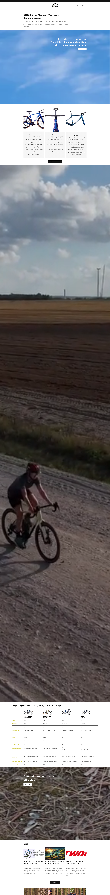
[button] (24, 5)
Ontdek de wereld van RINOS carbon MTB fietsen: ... (54, 862)
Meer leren (82, 48)
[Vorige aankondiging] (24, 1)
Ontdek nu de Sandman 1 (55, 161)
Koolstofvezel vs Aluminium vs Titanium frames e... (33, 862)
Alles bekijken (55, 882)
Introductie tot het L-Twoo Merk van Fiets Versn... (74, 862)
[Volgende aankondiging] (86, 1)
